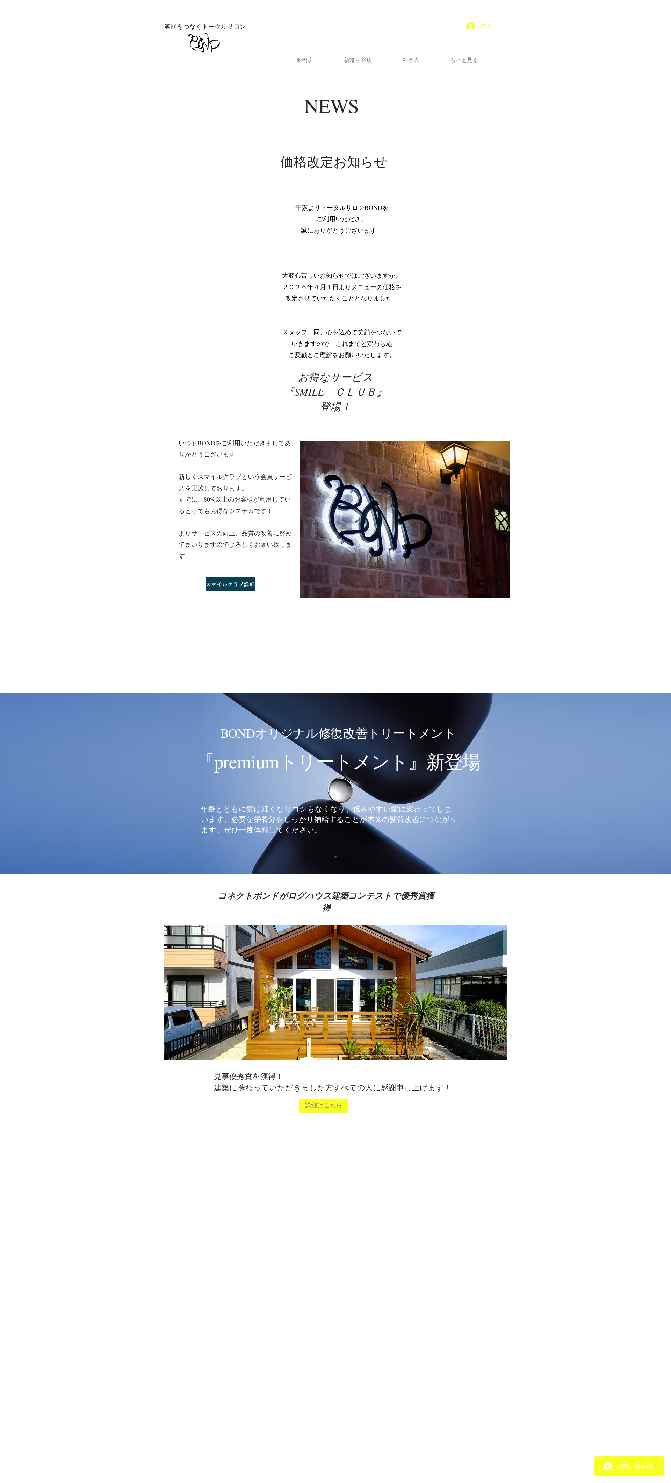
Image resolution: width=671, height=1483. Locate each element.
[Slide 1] (335, 857)
